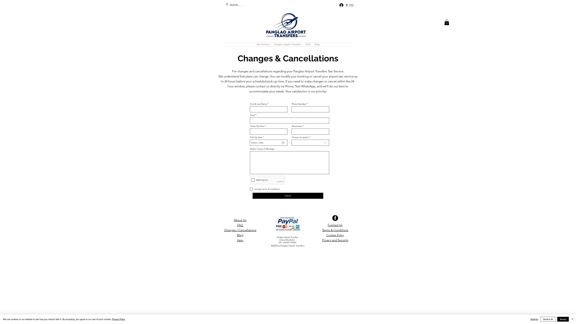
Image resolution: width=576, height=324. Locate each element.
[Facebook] (335, 218)
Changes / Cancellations (240, 230)
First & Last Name (258, 104)
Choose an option (300, 137)
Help (240, 240)
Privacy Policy (118, 319)
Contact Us (335, 225)
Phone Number (299, 104)
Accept (563, 319)
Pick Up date (257, 137)
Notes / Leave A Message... (263, 149)
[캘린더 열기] (283, 142)
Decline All (548, 319)
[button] (446, 22)
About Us (240, 220)
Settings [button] (534, 319)
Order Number (257, 126)
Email (252, 115)
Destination (297, 126)
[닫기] (572, 319)
